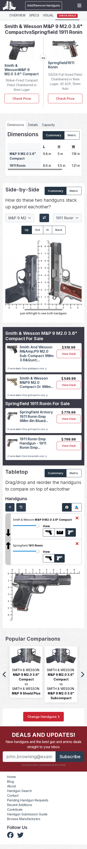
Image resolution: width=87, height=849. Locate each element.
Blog (10, 781)
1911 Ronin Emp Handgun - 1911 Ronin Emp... (33, 443)
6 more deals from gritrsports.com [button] (26, 429)
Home (11, 777)
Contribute (15, 809)
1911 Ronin (18, 165)
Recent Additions (19, 805)
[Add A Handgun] (9, 507)
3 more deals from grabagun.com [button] (26, 368)
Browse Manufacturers (23, 819)
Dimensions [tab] (15, 125)
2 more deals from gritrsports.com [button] (26, 395)
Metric (72, 135)
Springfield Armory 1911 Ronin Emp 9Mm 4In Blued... (36, 416)
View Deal (69, 353)
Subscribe (70, 756)
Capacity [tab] (48, 125)
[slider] (37, 525)
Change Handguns (42, 717)
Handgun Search (19, 791)
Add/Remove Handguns (43, 5)
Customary (53, 135)
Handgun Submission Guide (27, 814)
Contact (13, 795)
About (11, 786)
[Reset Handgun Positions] (21, 507)
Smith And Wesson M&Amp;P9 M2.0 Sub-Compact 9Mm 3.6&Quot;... (37, 353)
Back (58, 230)
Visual (48, 15)
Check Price (21, 98)
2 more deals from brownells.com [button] (26, 456)
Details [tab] (33, 125)
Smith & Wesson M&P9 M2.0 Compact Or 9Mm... (36, 382)
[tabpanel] (43, 151)
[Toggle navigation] (79, 5)
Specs (34, 15)
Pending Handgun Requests (27, 800)
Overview (17, 15)
